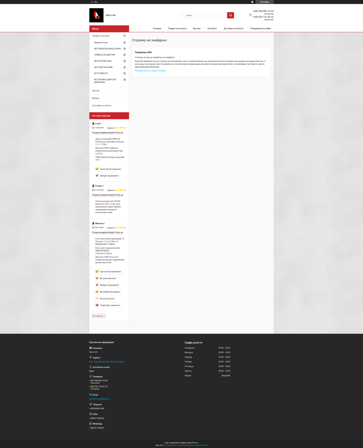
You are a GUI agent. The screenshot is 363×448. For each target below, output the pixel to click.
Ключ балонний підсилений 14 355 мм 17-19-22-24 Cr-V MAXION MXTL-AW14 (109, 241)
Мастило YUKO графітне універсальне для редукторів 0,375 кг (109, 151)
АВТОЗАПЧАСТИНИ (103, 67)
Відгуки (95, 98)
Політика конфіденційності (197, 445)
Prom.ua (195, 443)
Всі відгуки (98, 316)
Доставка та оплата (233, 28)
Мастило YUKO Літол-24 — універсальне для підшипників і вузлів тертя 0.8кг (110, 260)
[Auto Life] (96, 15)
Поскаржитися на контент (174, 445)
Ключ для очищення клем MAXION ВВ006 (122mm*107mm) (107, 251)
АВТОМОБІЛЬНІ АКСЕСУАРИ (107, 49)
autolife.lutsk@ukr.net (99, 399)
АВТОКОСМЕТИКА (103, 61)
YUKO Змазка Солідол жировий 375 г (109, 158)
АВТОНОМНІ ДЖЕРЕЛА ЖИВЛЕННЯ (105, 81)
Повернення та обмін (260, 28)
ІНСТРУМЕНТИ (101, 73)
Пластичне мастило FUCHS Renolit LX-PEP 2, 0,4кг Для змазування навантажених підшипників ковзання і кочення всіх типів (108, 206)
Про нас (197, 28)
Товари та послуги (177, 28)
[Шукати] (230, 15)
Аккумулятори (101, 42)
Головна (157, 28)
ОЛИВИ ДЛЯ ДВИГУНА (104, 55)
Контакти (212, 28)
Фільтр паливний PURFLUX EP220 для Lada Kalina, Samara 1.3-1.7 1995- (109, 142)
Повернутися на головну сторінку (150, 71)
